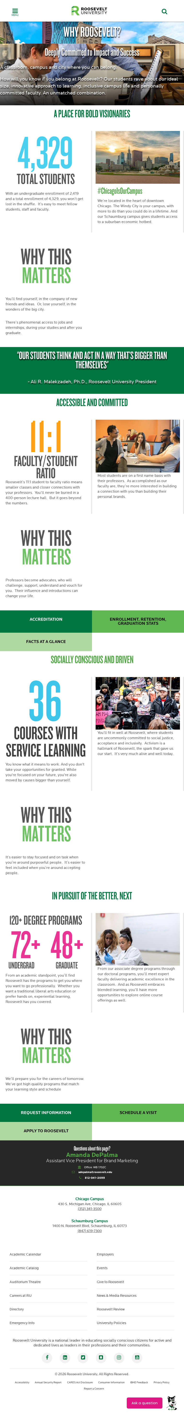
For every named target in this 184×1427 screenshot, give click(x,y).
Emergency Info (22, 1323)
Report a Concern (94, 1388)
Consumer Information (111, 1382)
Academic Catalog (24, 1268)
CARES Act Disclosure (80, 1382)
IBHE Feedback (139, 1382)
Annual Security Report (48, 1382)
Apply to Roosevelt (46, 1131)
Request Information (46, 1112)
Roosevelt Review (111, 1309)
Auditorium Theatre (25, 1282)
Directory (17, 1309)
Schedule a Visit (138, 1112)
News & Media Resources (117, 1296)
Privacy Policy (161, 1382)
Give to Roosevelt (110, 1282)
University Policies (111, 1323)
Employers (105, 1254)
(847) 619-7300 (90, 1231)
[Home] (89, 10)
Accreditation (46, 619)
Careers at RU (21, 1296)
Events (102, 1268)
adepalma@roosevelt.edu (95, 1172)
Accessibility (22, 1382)
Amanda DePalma (92, 1155)
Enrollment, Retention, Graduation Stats (138, 621)
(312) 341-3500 (90, 1209)
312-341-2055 (95, 1178)
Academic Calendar (25, 1254)
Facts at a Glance (46, 641)
